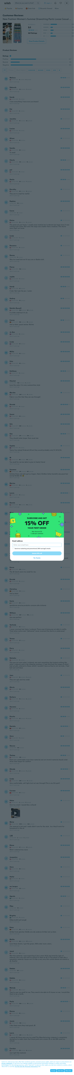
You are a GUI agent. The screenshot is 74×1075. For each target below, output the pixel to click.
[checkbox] (13, 548)
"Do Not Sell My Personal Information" (26, 1066)
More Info (68, 1071)
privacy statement (7, 1063)
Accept (53, 1071)
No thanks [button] (36, 558)
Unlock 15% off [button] (37, 553)
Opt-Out (60, 1071)
